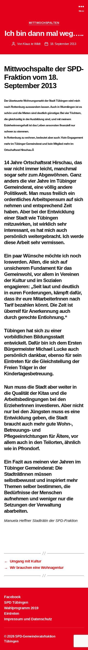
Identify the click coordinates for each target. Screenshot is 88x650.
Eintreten (11, 613)
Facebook (12, 597)
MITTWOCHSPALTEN (44, 22)
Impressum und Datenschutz (28, 619)
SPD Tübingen (16, 602)
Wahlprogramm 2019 (21, 608)
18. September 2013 (63, 44)
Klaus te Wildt (31, 44)
